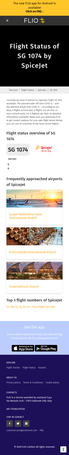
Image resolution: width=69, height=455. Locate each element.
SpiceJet (42, 90)
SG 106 (10, 306)
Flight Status (27, 90)
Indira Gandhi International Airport (32, 252)
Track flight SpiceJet (43, 306)
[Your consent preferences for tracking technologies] (63, 449)
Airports (42, 367)
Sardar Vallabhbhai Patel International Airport (25, 216)
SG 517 (26, 306)
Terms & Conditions (33, 382)
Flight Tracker (13, 367)
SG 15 (18, 306)
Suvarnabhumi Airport (24, 286)
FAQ (41, 430)
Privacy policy (13, 382)
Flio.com (13, 90)
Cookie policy (52, 382)
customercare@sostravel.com (21, 430)
